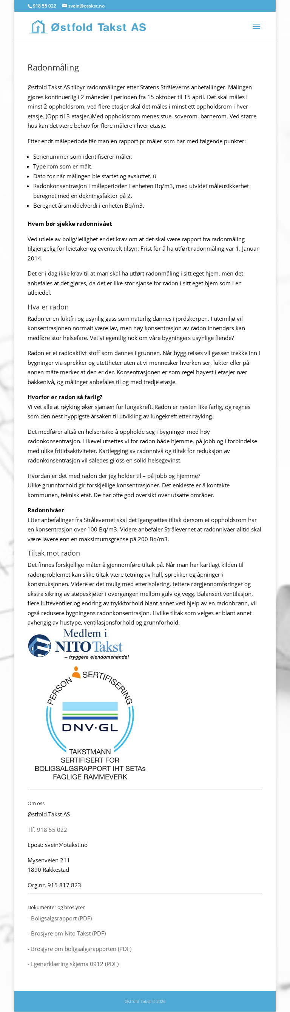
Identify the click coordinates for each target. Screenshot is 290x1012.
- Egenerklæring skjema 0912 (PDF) (73, 964)
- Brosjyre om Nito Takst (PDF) (67, 933)
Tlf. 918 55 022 (47, 829)
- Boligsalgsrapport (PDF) (60, 918)
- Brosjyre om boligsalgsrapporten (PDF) (79, 948)
